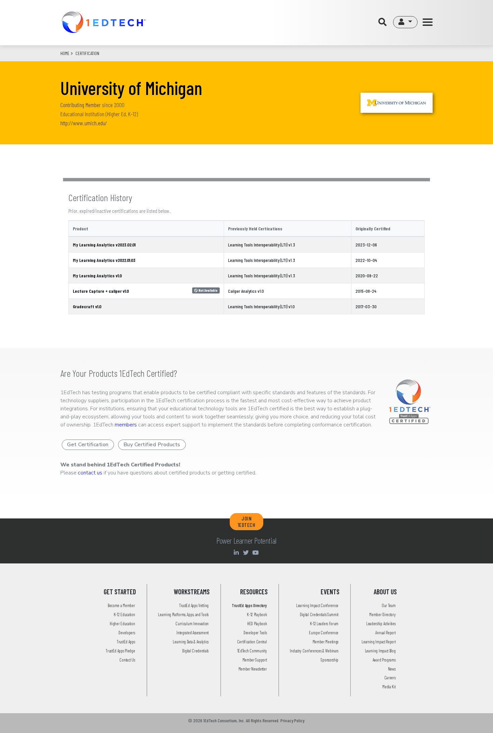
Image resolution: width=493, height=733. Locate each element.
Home (64, 53)
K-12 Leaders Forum (324, 623)
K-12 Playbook (257, 614)
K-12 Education (124, 614)
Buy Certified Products (151, 444)
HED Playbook (257, 623)
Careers (390, 677)
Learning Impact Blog (380, 650)
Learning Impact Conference (317, 605)
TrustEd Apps (126, 641)
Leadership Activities (381, 623)
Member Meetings (326, 641)
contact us (90, 472)
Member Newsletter (252, 669)
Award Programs (384, 659)
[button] (405, 22)
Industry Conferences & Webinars (314, 650)
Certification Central (252, 641)
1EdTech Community (252, 650)
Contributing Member (80, 104)
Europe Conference (323, 632)
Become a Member (121, 605)
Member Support (254, 659)
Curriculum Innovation (192, 623)
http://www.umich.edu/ (83, 123)
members (126, 424)
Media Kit (388, 686)
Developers (126, 632)
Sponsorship (329, 659)
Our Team (389, 605)
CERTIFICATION (87, 53)
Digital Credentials (195, 650)
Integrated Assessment (192, 632)
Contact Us (127, 659)
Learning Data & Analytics (191, 641)
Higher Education (122, 623)
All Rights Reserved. (262, 720)
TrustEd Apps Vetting (194, 605)
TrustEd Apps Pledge (120, 650)
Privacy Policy (292, 720)
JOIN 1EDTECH (247, 521)
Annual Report (385, 632)
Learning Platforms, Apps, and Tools (183, 614)
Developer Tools (255, 632)
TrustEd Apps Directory (249, 605)
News (392, 669)
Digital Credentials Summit (319, 614)
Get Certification (88, 444)
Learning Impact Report (378, 641)
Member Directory (382, 614)
